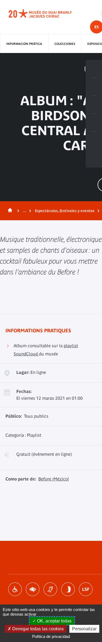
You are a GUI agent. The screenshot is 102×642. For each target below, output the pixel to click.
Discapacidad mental (68, 589)
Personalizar (84, 629)
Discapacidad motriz (15, 589)
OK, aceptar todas (54, 621)
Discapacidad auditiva (50, 589)
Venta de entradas (94, 69)
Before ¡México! (53, 478)
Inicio (9, 210)
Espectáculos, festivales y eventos (64, 211)
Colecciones (64, 43)
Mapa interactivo (94, 141)
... (24, 211)
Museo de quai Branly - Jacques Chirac (46, 13)
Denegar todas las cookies (37, 629)
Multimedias (94, 123)
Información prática (24, 43)
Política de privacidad (51, 636)
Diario (94, 105)
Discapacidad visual (32, 589)
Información (94, 87)
